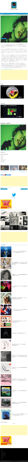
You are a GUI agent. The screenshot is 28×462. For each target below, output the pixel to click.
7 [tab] (16, 230)
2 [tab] (10, 230)
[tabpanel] (14, 221)
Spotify (7, 150)
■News (5, 38)
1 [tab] (9, 230)
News (2, 451)
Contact (26, 461)
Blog (1, 457)
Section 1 (10, 187)
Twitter (2, 458)
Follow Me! (13, 197)
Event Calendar (3, 454)
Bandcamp (10, 150)
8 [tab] (17, 230)
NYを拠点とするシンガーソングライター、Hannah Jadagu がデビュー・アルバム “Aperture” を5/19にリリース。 (23, 171)
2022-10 (2, 38)
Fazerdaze (7, 187)
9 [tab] (18, 230)
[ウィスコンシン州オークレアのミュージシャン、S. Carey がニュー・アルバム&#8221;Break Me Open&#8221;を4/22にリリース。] (5, 167)
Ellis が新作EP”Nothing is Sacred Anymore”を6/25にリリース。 (13, 171)
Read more (3, 228)
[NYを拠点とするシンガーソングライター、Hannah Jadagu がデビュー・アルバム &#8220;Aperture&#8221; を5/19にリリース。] (23, 167)
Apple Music (4, 150)
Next (26, 228)
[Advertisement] (14, 75)
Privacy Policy (23, 461)
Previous (24, 228)
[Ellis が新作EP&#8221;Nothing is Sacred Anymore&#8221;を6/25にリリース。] (14, 167)
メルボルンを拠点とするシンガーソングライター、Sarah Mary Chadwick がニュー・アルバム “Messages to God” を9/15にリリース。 (19, 263)
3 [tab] (11, 230)
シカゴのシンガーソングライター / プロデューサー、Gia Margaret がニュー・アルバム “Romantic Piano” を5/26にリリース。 (19, 356)
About (20, 461)
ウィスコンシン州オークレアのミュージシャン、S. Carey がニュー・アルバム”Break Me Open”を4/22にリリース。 (5, 171)
